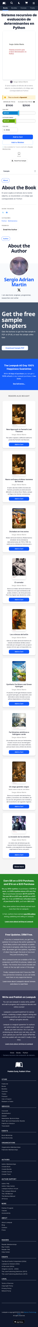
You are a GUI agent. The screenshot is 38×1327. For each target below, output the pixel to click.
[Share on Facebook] (6, 212)
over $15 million (29, 914)
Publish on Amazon (8, 1123)
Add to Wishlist (17, 142)
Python (4, 221)
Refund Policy (6, 1291)
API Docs (5, 1199)
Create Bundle (7, 1169)
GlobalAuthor (6, 1113)
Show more (19, 867)
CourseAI (5, 1111)
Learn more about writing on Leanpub (19, 921)
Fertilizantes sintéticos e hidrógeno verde (19, 733)
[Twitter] (19, 290)
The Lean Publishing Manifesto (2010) (14, 1274)
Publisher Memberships (10, 1150)
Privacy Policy (6, 1288)
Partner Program (7, 1208)
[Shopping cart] (26, 2)
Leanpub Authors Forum (10, 1188)
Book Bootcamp (7, 1138)
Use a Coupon (6, 1099)
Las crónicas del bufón (19, 634)
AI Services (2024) (8, 1266)
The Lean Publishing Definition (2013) (14, 1271)
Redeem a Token (7, 1101)
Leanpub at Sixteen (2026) (11, 1264)
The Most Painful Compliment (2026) (14, 1261)
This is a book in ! (17, 97)
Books (5, 8)
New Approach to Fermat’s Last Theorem (19, 430)
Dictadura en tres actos (19, 531)
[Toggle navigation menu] (35, 171)
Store (12, 1053)
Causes (4, 1210)
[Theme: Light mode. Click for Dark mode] (19, 2)
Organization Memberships (11, 1147)
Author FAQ (5, 1183)
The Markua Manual (8, 1196)
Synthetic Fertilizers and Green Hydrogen (19, 685)
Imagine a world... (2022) (10, 1269)
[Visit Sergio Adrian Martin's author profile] (19, 266)
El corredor (19, 582)
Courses (23, 8)
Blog (3, 1225)
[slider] (18, 113)
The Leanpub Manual (9, 1191)
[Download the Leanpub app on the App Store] (19, 1322)
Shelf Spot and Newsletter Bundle (13, 1121)
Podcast (4, 1096)
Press (4, 1230)
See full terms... (19, 384)
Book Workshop (7, 1135)
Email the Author (10, 230)
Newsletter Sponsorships (10, 1118)
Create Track (6, 1174)
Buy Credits (6, 1247)
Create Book (6, 1166)
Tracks (32, 8)
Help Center (6, 1252)
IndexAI (4, 1116)
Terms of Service (7, 1283)
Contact (4, 1227)
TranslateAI (6, 1126)
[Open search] (11, 2)
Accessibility (6, 1213)
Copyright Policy (7, 1286)
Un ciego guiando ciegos (19, 787)
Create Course (7, 1171)
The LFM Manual (7, 1193)
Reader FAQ (6, 1249)
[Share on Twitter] (3, 212)
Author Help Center (8, 1186)
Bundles (14, 8)
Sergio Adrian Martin (20, 82)
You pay (5, 126)
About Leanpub (7, 1222)
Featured (5, 1084)
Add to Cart (18, 137)
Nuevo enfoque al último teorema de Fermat (19, 480)
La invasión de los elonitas (19, 837)
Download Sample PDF (15, 348)
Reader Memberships (9, 1244)
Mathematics (12, 221)
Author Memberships (9, 1164)
